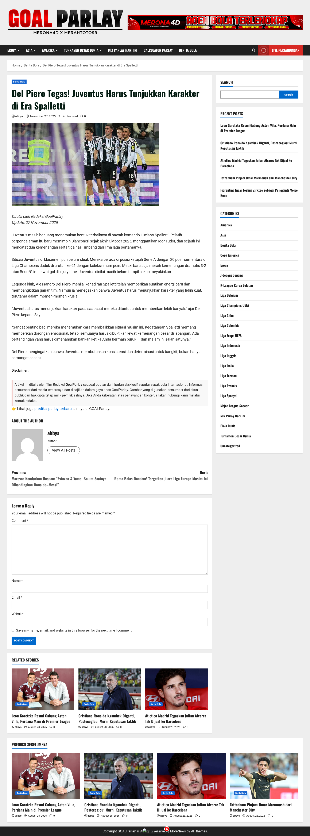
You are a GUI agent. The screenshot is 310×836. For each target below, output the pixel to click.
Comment (20, 521)
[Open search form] (253, 50)
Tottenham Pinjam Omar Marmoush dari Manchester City (258, 177)
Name (17, 581)
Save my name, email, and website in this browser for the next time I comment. (74, 630)
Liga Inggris (228, 355)
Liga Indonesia (230, 345)
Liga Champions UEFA (234, 305)
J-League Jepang (231, 275)
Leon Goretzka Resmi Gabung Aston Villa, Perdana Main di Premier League (41, 718)
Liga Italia (227, 365)
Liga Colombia (229, 325)
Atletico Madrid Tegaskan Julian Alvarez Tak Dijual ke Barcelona (175, 718)
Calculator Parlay (158, 50)
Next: (161, 475)
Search (226, 82)
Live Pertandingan (285, 50)
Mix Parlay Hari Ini (122, 50)
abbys (19, 116)
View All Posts (63, 450)
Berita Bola (188, 50)
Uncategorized (230, 445)
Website (17, 614)
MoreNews (178, 831)
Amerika (48, 50)
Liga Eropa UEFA (231, 335)
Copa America (229, 255)
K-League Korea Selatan (236, 285)
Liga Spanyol (228, 395)
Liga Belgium (229, 295)
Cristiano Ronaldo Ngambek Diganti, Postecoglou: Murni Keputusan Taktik (107, 718)
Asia (29, 50)
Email (17, 597)
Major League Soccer (234, 405)
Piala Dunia (227, 425)
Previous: (59, 478)
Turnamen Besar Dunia (81, 50)
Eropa (11, 50)
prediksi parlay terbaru (53, 408)
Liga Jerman (228, 375)
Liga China (227, 315)
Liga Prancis (228, 385)
